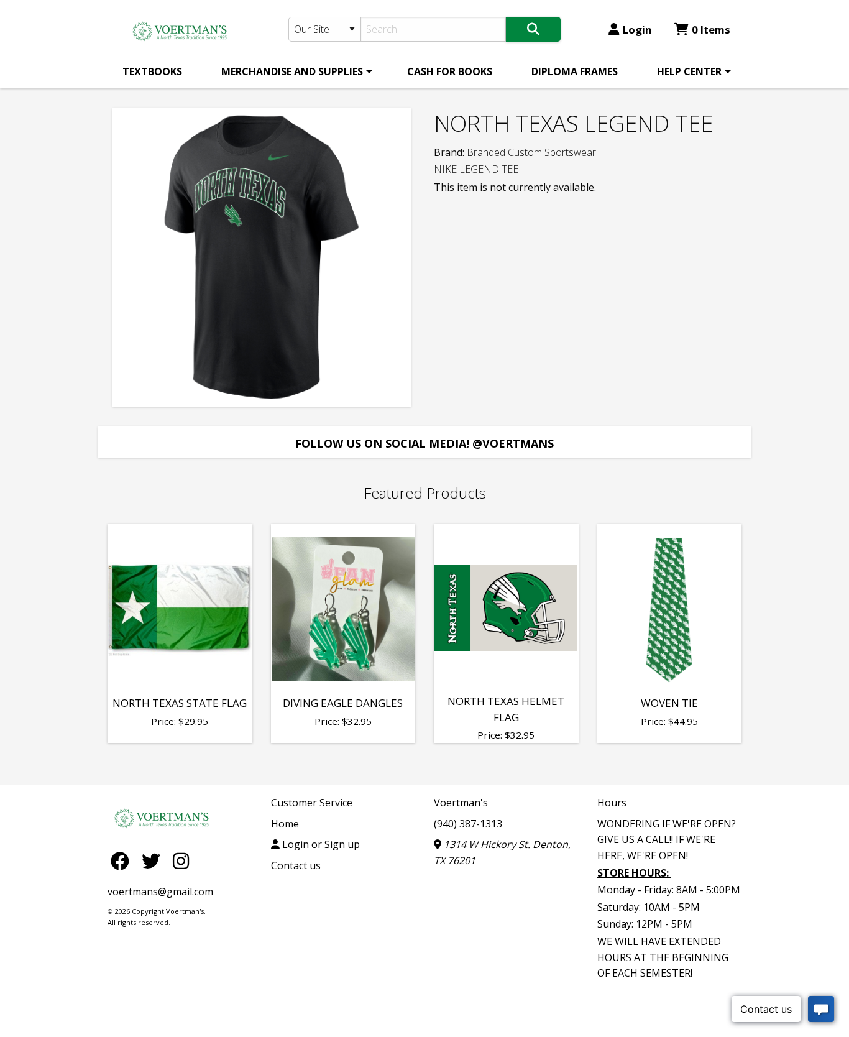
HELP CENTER (689, 71)
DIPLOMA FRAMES (574, 71)
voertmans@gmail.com (160, 891)
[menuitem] (152, 71)
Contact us (296, 865)
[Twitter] (154, 860)
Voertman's (461, 802)
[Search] (533, 29)
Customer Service (311, 802)
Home (285, 824)
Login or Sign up (320, 844)
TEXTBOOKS (152, 71)
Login (637, 29)
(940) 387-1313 (468, 824)
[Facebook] (123, 860)
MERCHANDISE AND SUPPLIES (292, 71)
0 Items (711, 29)
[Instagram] (181, 860)
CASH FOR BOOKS (449, 71)
